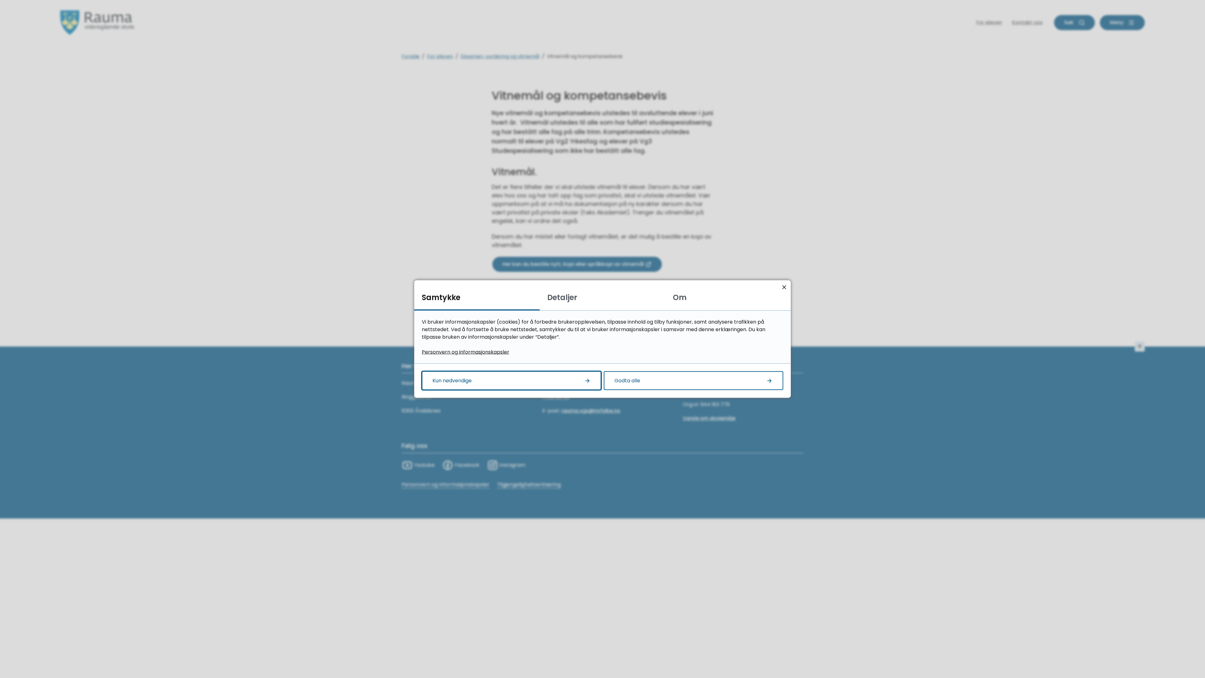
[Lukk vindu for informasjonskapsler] (784, 287)
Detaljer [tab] (562, 297)
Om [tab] (680, 297)
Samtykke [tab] (441, 297)
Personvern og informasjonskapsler (465, 352)
